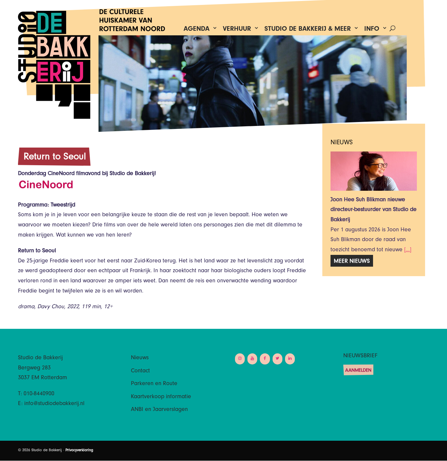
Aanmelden (358, 370)
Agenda (196, 30)
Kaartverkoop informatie (161, 397)
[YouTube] (252, 358)
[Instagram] (240, 358)
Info (371, 30)
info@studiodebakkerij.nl (54, 404)
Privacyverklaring (79, 450)
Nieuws (140, 358)
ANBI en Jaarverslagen (159, 410)
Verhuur (237, 30)
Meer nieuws (352, 262)
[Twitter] (277, 358)
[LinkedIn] (290, 358)
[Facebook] (265, 358)
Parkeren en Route (154, 384)
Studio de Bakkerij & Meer (307, 30)
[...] (407, 250)
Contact (140, 371)
